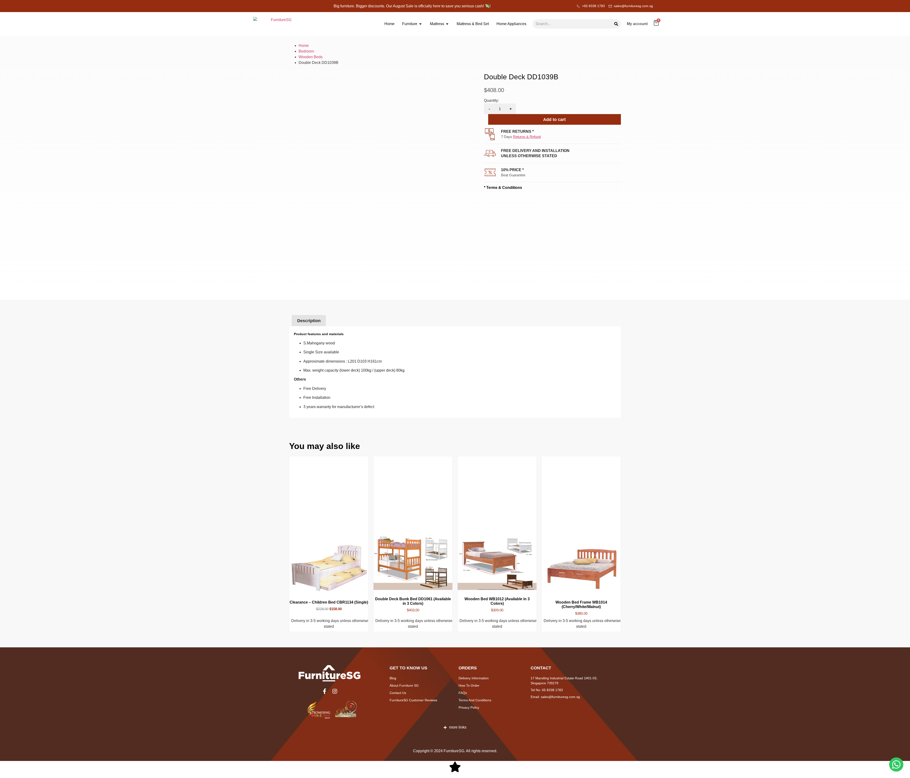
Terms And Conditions (475, 700)
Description (309, 320)
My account (637, 24)
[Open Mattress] (447, 24)
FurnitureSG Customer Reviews (413, 700)
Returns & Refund (527, 137)
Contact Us (398, 693)
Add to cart (554, 119)
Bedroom (306, 51)
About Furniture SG (404, 685)
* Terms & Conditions (503, 188)
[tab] (309, 321)
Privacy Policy (469, 707)
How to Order (469, 685)
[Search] (616, 24)
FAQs (463, 693)
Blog (393, 678)
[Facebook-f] (324, 691)
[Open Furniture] (420, 24)
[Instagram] (334, 691)
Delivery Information (474, 678)
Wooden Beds (311, 57)
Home (304, 46)
